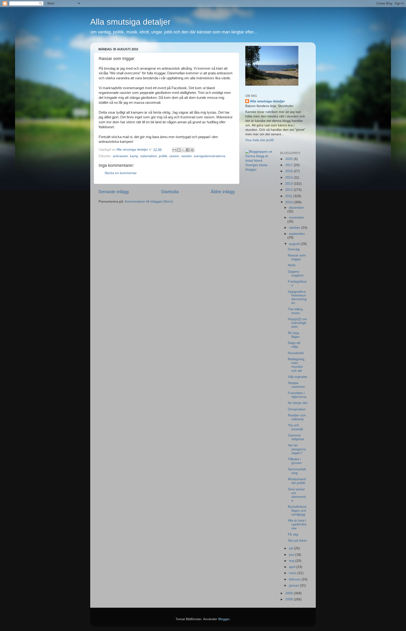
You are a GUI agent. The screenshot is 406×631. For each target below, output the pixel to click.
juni (292, 554)
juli (291, 548)
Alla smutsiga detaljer (130, 22)
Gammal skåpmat (296, 437)
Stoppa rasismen (296, 384)
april (292, 567)
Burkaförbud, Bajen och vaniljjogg (297, 510)
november (296, 217)
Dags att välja (294, 344)
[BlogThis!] (178, 150)
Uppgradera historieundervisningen (297, 297)
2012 (289, 190)
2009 (289, 593)
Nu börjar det (297, 403)
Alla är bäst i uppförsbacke (297, 524)
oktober (295, 227)
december (296, 207)
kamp (134, 156)
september (297, 234)
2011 (289, 196)
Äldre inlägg (223, 191)
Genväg (294, 249)
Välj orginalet (297, 377)
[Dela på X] (183, 150)
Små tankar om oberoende (297, 495)
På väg (293, 534)
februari (295, 579)
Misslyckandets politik (297, 481)
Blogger (224, 619)
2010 (289, 202)
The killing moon (295, 311)
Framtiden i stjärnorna (297, 395)
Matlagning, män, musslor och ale (296, 364)
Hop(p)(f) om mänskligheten (297, 322)
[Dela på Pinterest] (192, 150)
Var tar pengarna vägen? (297, 449)
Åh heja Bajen (294, 335)
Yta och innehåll (295, 427)
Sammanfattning (297, 471)
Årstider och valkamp (297, 417)
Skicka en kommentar (121, 173)
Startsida (170, 191)
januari (294, 585)
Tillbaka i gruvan (295, 461)
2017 (289, 165)
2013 (289, 183)
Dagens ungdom (296, 273)
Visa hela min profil (259, 140)
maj (292, 561)
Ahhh (292, 265)
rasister (186, 156)
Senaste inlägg (113, 191)
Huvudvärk (296, 353)
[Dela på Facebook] (187, 150)
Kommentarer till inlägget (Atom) (149, 201)
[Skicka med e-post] (174, 150)
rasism (174, 156)
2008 (289, 599)
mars (293, 573)
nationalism (148, 156)
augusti (295, 244)
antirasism (120, 156)
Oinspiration (297, 409)
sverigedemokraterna (209, 156)
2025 (289, 159)
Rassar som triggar (297, 257)
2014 (289, 177)
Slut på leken (297, 540)
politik (163, 156)
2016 (289, 171)
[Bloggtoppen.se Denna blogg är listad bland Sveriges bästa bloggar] (259, 169)
